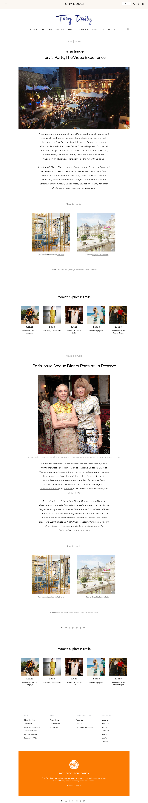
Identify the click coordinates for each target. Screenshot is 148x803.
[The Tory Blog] (74, 20)
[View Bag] (143, 3)
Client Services (29, 720)
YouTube (105, 738)
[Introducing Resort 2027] (52, 315)
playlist (72, 138)
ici (70, 171)
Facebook (105, 723)
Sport (103, 29)
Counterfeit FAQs (30, 738)
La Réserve (89, 476)
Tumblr (104, 734)
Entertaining (82, 29)
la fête (103, 171)
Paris (71, 270)
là (75, 171)
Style (41, 29)
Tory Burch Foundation (84, 727)
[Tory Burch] (74, 4)
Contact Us (28, 723)
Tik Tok (105, 727)
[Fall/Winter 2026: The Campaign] (30, 315)
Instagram (105, 720)
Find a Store (54, 720)
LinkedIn (105, 741)
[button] (74, 98)
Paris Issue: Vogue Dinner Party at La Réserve (74, 366)
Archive (112, 29)
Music (94, 29)
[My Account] (134, 3)
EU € (5, 4)
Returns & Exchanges (32, 727)
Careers (79, 723)
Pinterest (105, 731)
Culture (60, 29)
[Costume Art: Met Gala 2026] (74, 315)
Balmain (68, 489)
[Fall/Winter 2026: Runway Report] (118, 315)
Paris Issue (78, 270)
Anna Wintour (61, 612)
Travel (70, 29)
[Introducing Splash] (96, 315)
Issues (33, 29)
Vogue (95, 612)
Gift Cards (54, 727)
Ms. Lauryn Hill (62, 270)
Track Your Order (30, 731)
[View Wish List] (138, 3)
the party (81, 142)
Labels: (54, 270)
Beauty (50, 29)
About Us (79, 720)
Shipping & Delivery (31, 734)
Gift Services (55, 723)
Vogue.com (74, 493)
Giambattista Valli (49, 489)
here (44, 142)
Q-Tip (85, 270)
